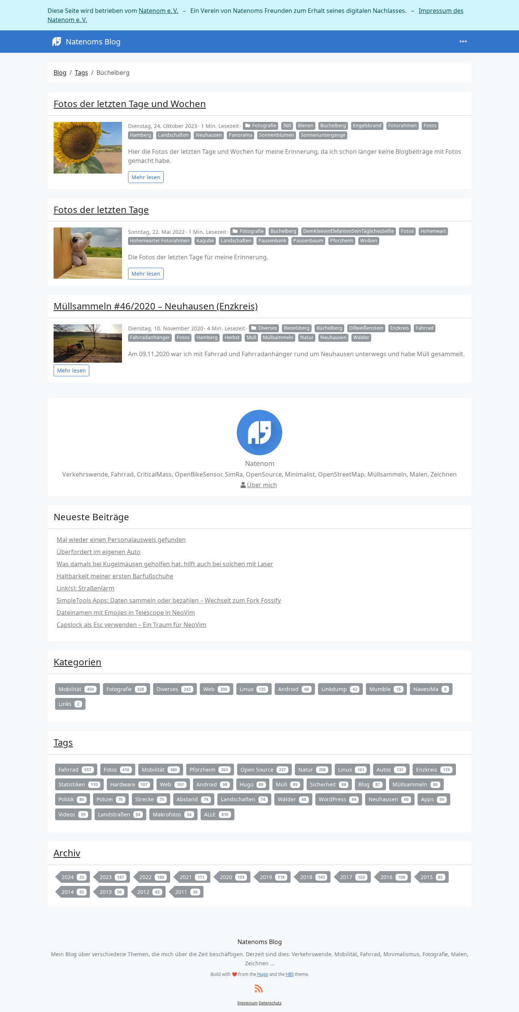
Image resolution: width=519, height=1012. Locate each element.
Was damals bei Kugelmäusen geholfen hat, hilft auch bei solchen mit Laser (165, 564)
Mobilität (76, 689)
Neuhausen (209, 135)
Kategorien (77, 661)
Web (215, 689)
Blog (60, 72)
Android (293, 689)
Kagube (205, 240)
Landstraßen (119, 814)
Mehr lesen (145, 177)
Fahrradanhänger (150, 337)
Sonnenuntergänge (323, 135)
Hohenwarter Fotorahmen (160, 240)
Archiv (67, 852)
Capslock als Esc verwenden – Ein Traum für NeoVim (131, 624)
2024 (73, 877)
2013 (111, 891)
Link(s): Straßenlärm (85, 588)
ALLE (216, 814)
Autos (390, 769)
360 (287, 125)
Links (69, 703)
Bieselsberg (297, 328)
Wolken (368, 240)
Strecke (149, 799)
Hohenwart (433, 231)
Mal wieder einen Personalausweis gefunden (121, 539)
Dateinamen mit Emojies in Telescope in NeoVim (126, 612)
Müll (251, 337)
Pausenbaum (308, 240)
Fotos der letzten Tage (101, 209)
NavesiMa (429, 689)
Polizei (110, 799)
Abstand (192, 799)
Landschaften (173, 135)
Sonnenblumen (276, 135)
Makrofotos (172, 814)
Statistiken (78, 784)
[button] (504, 998)
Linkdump (339, 689)
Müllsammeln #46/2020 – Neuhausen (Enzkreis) (156, 306)
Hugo (252, 784)
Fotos (430, 125)
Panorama (240, 135)
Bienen (305, 125)
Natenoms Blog (93, 41)
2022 (151, 877)
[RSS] (258, 989)
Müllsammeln (278, 337)
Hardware (129, 784)
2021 (192, 877)
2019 (272, 877)
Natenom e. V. (158, 10)
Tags (81, 72)
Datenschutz (270, 1003)
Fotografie (264, 125)
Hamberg (140, 135)
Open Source (263, 769)
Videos (72, 814)
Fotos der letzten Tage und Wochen (130, 103)
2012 (148, 891)
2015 (432, 877)
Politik (71, 799)
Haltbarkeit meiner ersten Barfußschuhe (115, 576)
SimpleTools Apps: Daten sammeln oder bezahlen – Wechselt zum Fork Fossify (169, 600)
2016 (392, 877)
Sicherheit (328, 784)
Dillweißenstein (366, 328)
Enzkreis (399, 328)
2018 (312, 877)
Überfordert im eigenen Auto (99, 552)
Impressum (247, 1003)
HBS (290, 974)
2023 (112, 877)
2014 (73, 891)
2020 (232, 877)
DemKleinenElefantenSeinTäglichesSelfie (348, 231)
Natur (306, 337)
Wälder (361, 337)
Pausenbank (272, 240)
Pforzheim (341, 240)
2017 (352, 877)
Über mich (262, 485)
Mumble (385, 689)
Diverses (267, 328)
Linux (253, 689)
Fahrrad (425, 328)
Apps (432, 799)
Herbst (232, 337)
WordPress (337, 799)
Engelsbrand (367, 125)
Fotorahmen (402, 125)
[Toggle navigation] (463, 41)
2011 (186, 891)
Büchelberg (333, 125)
